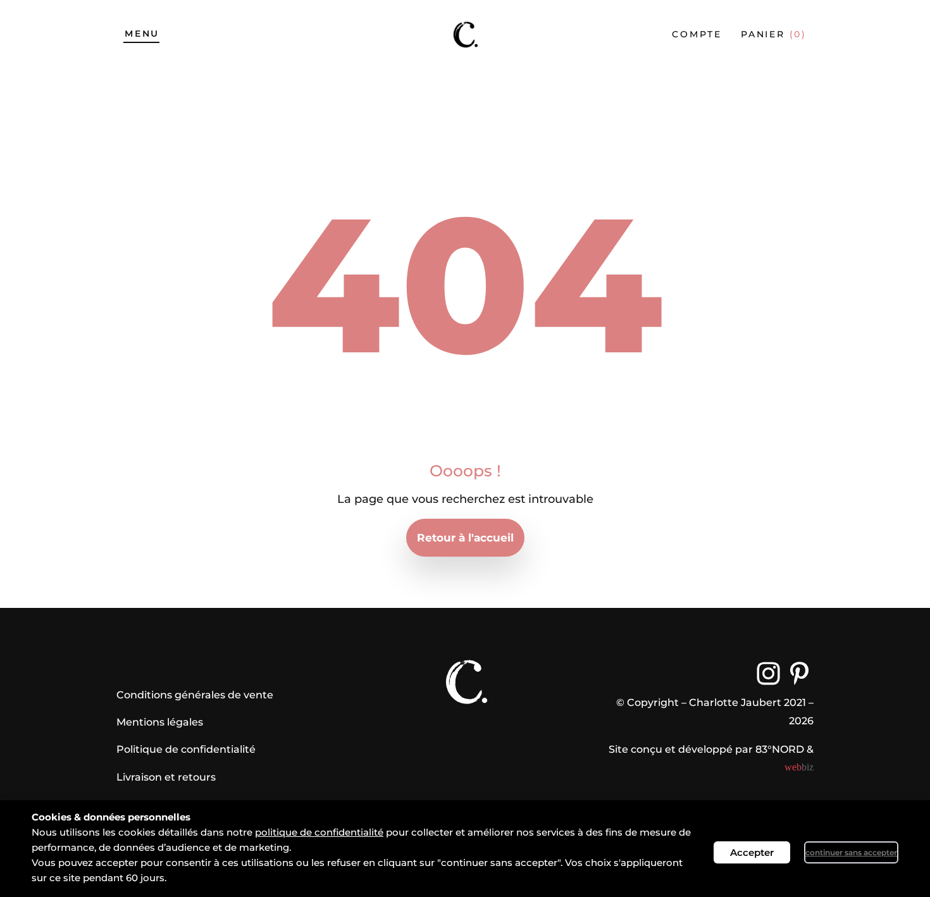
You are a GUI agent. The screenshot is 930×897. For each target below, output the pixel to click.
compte (697, 34)
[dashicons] (768, 673)
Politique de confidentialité (186, 749)
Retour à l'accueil (465, 537)
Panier (774, 34)
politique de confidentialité (319, 832)
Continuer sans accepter (851, 852)
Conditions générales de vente (194, 695)
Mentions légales (159, 722)
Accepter (752, 852)
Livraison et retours (166, 777)
